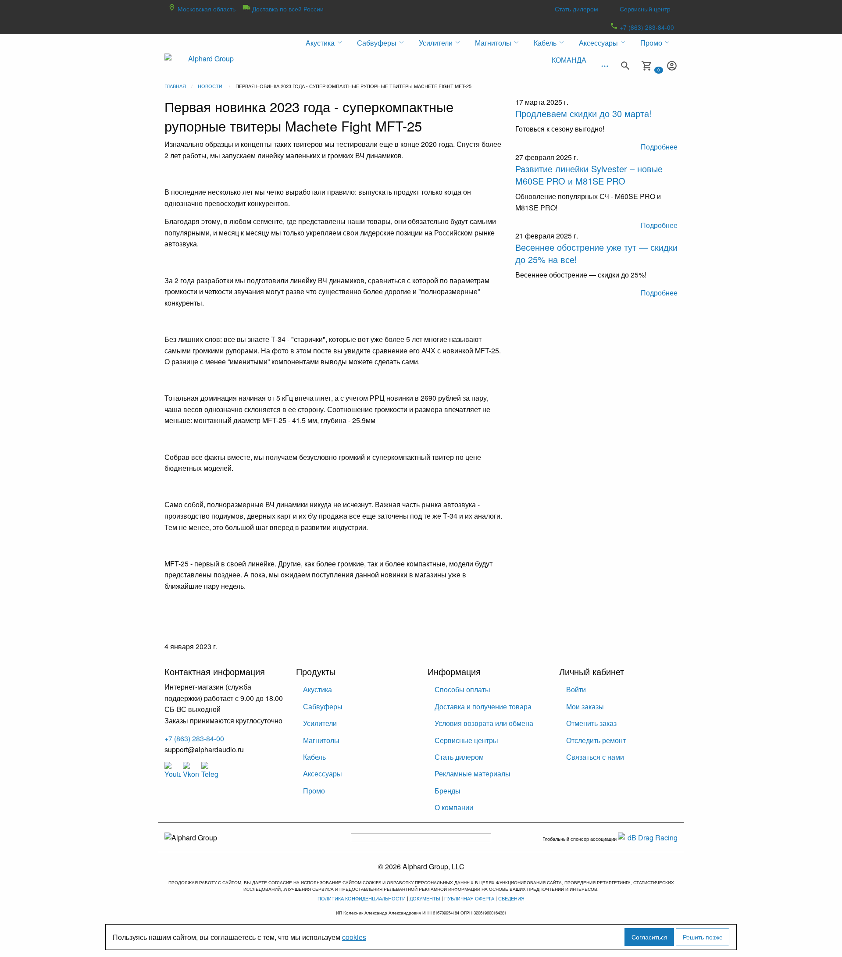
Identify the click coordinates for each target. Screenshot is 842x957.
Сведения (511, 898)
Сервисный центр (645, 8)
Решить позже (703, 936)
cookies (354, 937)
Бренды (447, 791)
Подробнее (659, 147)
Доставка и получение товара (483, 706)
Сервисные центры (466, 740)
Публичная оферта (469, 898)
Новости (210, 85)
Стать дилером (576, 8)
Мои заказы (585, 706)
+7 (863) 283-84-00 (646, 27)
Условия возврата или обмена (484, 723)
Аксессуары (322, 773)
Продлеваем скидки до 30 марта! (583, 113)
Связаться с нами (595, 757)
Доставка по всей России (287, 8)
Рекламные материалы (472, 773)
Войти (576, 689)
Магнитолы (321, 740)
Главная (175, 85)
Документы (425, 898)
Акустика (317, 689)
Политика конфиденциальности (362, 898)
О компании (454, 807)
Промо (314, 791)
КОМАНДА (569, 60)
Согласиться (649, 936)
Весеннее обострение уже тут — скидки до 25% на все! (596, 253)
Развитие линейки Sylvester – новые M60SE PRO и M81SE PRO (589, 174)
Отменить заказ (591, 723)
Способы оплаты (462, 689)
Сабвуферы (323, 706)
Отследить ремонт (596, 740)
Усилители (320, 723)
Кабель (314, 757)
